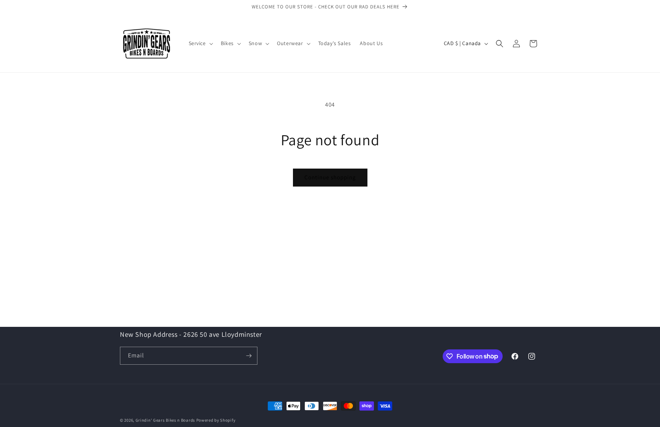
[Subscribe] (248, 356)
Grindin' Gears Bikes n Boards (165, 420)
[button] (200, 43)
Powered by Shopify (216, 420)
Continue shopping (330, 177)
